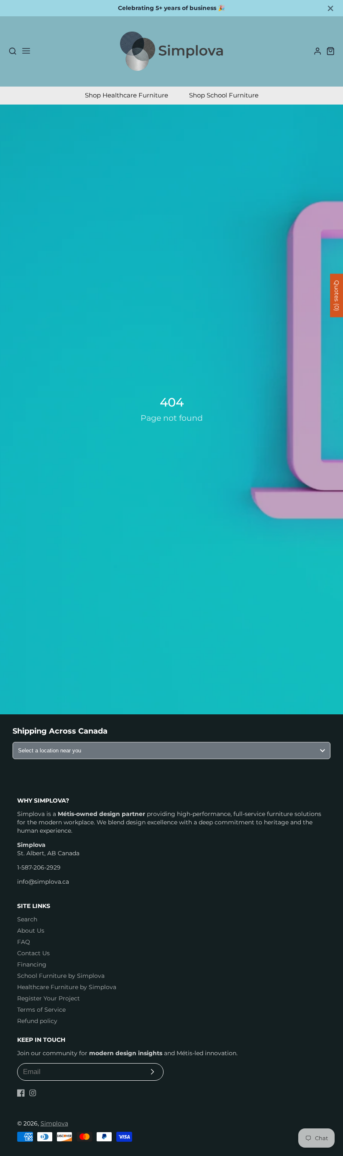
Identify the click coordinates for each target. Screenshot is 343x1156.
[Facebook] (21, 1093)
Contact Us (33, 953)
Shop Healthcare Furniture (126, 95)
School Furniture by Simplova (61, 975)
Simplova (54, 1123)
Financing (31, 964)
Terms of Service (41, 1009)
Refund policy (37, 1021)
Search (27, 919)
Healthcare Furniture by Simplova (66, 987)
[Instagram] (32, 1093)
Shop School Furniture (224, 95)
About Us (30, 930)
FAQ (23, 942)
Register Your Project (48, 998)
